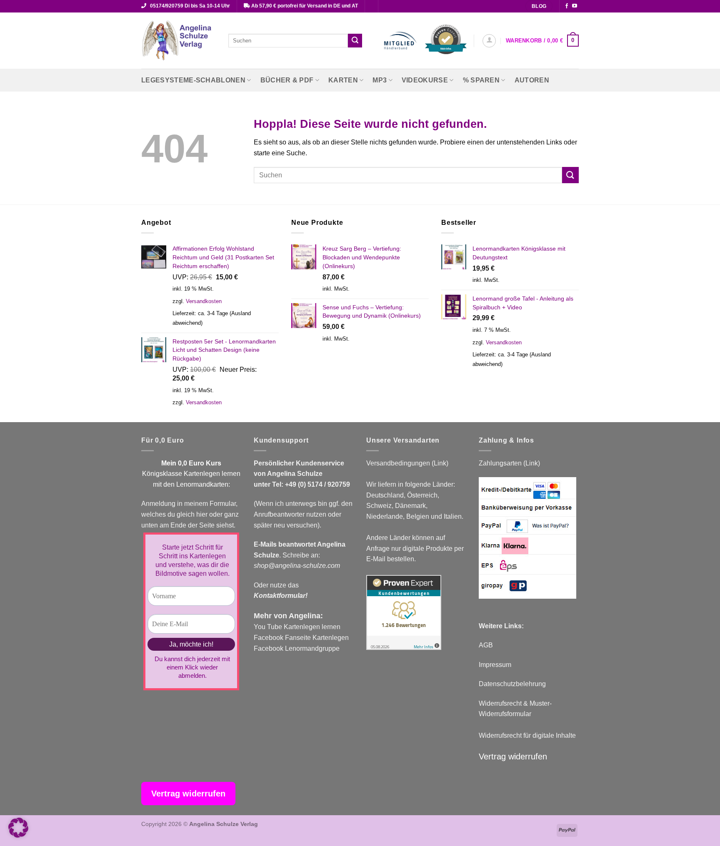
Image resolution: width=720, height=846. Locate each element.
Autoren (532, 80)
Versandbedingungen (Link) (407, 463)
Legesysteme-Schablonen (193, 80)
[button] (489, 40)
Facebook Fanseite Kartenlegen (301, 637)
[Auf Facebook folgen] (566, 6)
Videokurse (425, 80)
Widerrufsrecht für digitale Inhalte (527, 735)
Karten (343, 80)
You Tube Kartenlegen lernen (297, 626)
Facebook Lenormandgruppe (297, 648)
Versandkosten (204, 301)
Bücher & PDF (287, 80)
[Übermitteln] (355, 41)
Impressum (495, 664)
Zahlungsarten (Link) (509, 463)
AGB (486, 645)
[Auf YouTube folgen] (574, 6)
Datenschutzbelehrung (512, 683)
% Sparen (481, 80)
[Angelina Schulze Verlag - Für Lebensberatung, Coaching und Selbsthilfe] (178, 41)
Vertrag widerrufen (513, 756)
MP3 (379, 80)
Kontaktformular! (281, 595)
